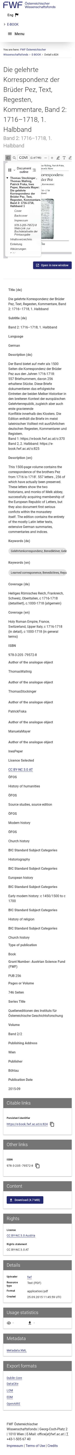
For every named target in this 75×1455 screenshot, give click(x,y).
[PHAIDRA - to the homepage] (29, 7)
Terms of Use (35, 1446)
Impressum (15, 1446)
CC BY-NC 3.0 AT (20, 770)
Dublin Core (14, 1378)
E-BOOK (13, 24)
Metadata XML (17, 1350)
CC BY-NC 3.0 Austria (21, 1235)
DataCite (12, 1383)
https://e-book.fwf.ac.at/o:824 (27, 1124)
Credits (53, 1446)
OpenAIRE (13, 1403)
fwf (29, 1277)
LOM (10, 1390)
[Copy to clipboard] (52, 1124)
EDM (10, 1397)
